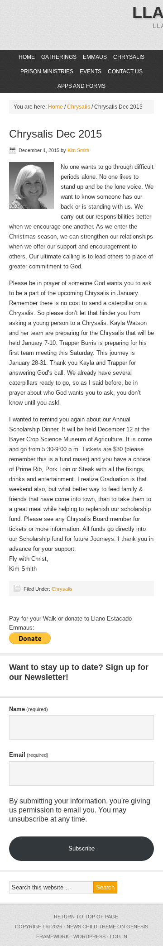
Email (28, 754)
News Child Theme (91, 926)
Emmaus (95, 57)
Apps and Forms (81, 86)
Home (27, 57)
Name (28, 709)
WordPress (89, 936)
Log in (118, 936)
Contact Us (125, 71)
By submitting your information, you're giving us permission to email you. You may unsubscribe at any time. (79, 810)
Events (90, 71)
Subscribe (81, 848)
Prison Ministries (45, 71)
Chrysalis (128, 57)
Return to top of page (86, 916)
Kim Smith (78, 150)
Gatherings (59, 57)
